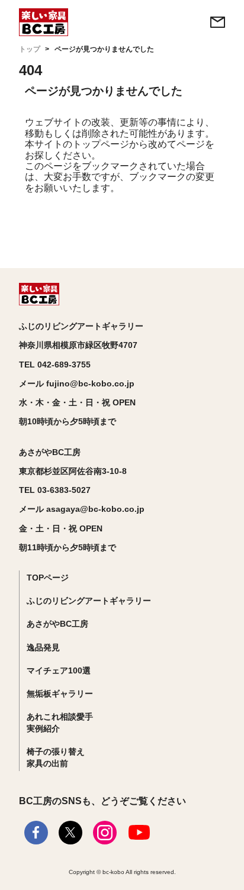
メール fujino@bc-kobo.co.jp (76, 383)
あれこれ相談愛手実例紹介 (60, 722)
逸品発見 (43, 647)
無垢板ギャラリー (60, 693)
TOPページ (48, 577)
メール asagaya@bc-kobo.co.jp (82, 509)
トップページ (100, 144)
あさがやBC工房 (57, 623)
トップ (29, 49)
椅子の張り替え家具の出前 (56, 757)
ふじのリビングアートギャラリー (89, 600)
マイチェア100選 (59, 670)
